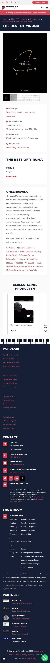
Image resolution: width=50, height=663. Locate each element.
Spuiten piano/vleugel (10, 387)
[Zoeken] (42, 7)
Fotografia (10, 259)
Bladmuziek (8, 21)
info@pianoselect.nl (17, 464)
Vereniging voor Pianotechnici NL (22, 603)
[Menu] (47, 7)
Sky (39, 262)
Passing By (25, 255)
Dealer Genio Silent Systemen (21, 611)
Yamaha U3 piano (8, 400)
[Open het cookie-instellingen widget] (4, 659)
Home (5, 19)
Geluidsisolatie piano (9, 424)
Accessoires (35, 19)
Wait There (13, 266)
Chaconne (12, 251)
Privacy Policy (27, 654)
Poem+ (12, 247)
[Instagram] (11, 478)
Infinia (38, 266)
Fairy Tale (33, 270)
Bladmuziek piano (8, 428)
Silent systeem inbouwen (11, 362)
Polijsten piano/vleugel (10, 383)
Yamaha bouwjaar (8, 417)
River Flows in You (27, 247)
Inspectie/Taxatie (8, 359)
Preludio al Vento (16, 270)
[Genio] (7, 609)
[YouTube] (16, 478)
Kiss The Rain (27, 251)
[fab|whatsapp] (12, 2)
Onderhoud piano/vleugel (11, 366)
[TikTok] (22, 478)
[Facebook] (5, 478)
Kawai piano (7, 404)
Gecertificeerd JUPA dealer (20, 619)
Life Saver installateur (19, 626)
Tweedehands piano (9, 408)
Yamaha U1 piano (8, 396)
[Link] (10, 8)
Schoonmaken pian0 (9, 421)
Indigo (20, 262)
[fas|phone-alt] (7, 2)
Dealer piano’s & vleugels (20, 634)
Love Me (26, 266)
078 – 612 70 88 (15, 457)
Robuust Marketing (27, 658)
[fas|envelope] (3, 2)
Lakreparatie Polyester (10, 379)
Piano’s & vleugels (19, 19)
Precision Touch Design (10, 376)
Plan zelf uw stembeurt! (10, 355)
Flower (31, 262)
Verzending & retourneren (17, 147)
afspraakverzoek (16, 585)
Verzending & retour (17, 472)
